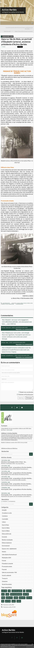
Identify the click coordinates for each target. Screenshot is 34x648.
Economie (4, 537)
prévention (22, 597)
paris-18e (25, 594)
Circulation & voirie (7, 513)
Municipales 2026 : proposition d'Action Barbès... (16, 484)
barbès (16, 597)
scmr (3, 594)
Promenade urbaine (7, 566)
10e (9, 591)
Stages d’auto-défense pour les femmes (24, 31)
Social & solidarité (6, 575)
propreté (29, 591)
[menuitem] (17, 28)
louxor (13, 601)
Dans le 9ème (5, 525)
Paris (3, 597)
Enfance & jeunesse (7, 542)
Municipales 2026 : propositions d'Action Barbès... (16, 467)
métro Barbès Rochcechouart (9, 554)
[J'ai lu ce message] (32, 644)
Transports (5, 578)
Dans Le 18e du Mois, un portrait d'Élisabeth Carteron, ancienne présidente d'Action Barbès (16, 41)
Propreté (4, 569)
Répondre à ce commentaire (24, 329)
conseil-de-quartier (17, 591)
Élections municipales (7, 540)
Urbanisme (4, 581)
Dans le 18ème (6, 531)
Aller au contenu (5, 1)
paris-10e (29, 597)
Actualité (4, 510)
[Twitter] (17, 407)
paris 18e (7, 601)
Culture (4, 522)
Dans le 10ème (6, 528)
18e (3, 601)
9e (24, 591)
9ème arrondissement (16, 594)
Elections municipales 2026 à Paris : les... (14, 462)
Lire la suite (9, 430)
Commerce (4, 516)
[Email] (22, 407)
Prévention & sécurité (7, 563)
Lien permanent (6, 303)
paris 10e (4, 591)
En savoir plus (12, 646)
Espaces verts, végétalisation (9, 548)
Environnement (6, 545)
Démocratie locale (6, 534)
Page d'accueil (7, 31)
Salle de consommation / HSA (9, 572)
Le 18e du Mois (7, 52)
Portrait (4, 560)
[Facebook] (12, 407)
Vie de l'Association (7, 584)
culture (18, 601)
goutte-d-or (9, 597)
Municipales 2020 (6, 557)
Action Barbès (9, 9)
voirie (7, 594)
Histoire (4, 551)
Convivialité (5, 519)
